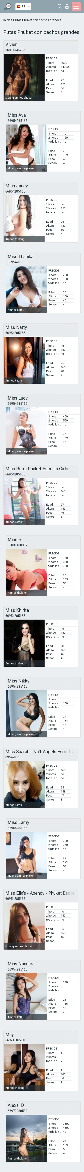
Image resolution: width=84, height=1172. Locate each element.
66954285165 (17, 121)
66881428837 (17, 545)
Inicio (7, 20)
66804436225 (15, 50)
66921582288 (15, 1040)
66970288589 (17, 1111)
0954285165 (14, 757)
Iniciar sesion (68, 5)
